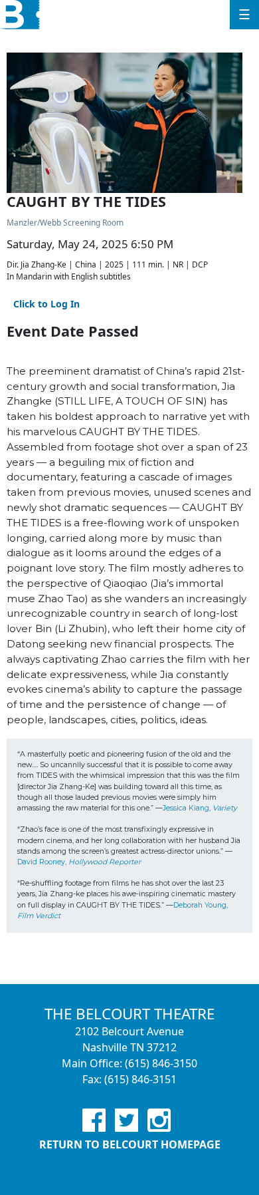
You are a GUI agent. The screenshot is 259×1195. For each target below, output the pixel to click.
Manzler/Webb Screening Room (65, 222)
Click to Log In (46, 303)
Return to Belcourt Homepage (129, 1144)
